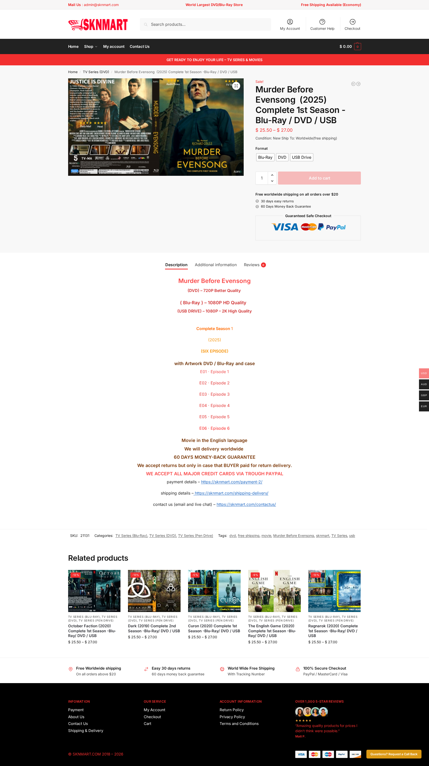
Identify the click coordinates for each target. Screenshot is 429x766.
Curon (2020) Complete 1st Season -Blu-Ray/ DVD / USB (214, 628)
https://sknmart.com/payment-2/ (231, 481)
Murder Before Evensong (293, 535)
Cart (147, 723)
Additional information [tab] (216, 264)
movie (266, 535)
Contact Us (78, 723)
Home (73, 72)
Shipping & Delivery (85, 730)
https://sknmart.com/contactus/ (246, 504)
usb (352, 535)
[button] (350, 46)
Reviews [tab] (254, 264)
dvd (232, 535)
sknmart (322, 535)
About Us (76, 716)
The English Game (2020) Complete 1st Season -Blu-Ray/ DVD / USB (272, 631)
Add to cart (319, 178)
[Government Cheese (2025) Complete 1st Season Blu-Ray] (353, 83)
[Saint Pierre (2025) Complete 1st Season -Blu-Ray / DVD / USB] (358, 83)
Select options (94, 652)
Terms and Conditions (239, 723)
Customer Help (322, 28)
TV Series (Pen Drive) (195, 535)
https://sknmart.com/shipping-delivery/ (231, 493)
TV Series (339, 535)
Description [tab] (176, 264)
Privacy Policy (232, 716)
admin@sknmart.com (101, 5)
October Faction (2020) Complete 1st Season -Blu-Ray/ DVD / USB (92, 631)
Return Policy (232, 709)
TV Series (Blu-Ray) (131, 535)
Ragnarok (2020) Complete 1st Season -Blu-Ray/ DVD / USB (333, 631)
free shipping (248, 535)
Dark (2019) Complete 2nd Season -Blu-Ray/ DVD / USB (154, 628)
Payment (76, 709)
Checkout (352, 28)
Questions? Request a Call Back (393, 754)
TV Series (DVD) (96, 72)
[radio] (265, 157)
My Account (290, 28)
